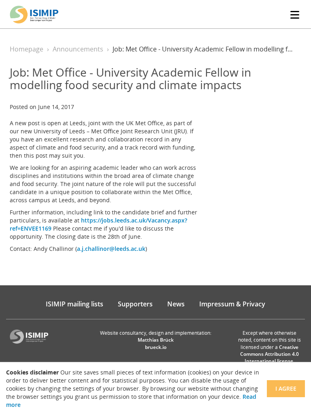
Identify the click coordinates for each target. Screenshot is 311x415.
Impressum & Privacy (232, 303)
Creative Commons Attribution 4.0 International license (269, 354)
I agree (285, 388)
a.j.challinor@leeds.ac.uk (111, 248)
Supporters (135, 303)
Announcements (78, 49)
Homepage (26, 49)
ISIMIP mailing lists (74, 303)
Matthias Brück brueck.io (156, 343)
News (176, 303)
